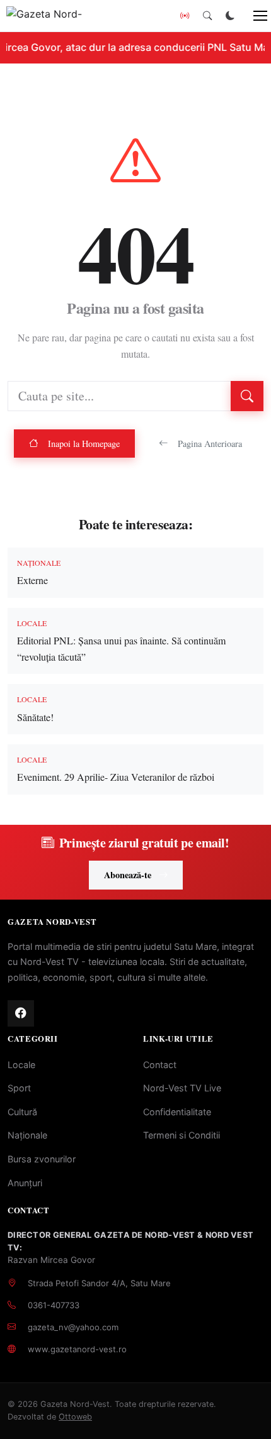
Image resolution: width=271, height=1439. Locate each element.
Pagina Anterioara (210, 443)
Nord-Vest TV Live (182, 1088)
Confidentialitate (177, 1111)
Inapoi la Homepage (84, 443)
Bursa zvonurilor (42, 1159)
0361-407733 (53, 1305)
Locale (21, 1064)
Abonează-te (127, 874)
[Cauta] (207, 15)
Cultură (22, 1111)
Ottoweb (75, 1416)
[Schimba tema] (230, 15)
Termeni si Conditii (181, 1135)
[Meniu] (253, 15)
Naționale (27, 1135)
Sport (19, 1088)
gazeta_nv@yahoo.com (73, 1327)
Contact (159, 1064)
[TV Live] (184, 15)
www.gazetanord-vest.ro (77, 1349)
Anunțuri (25, 1182)
